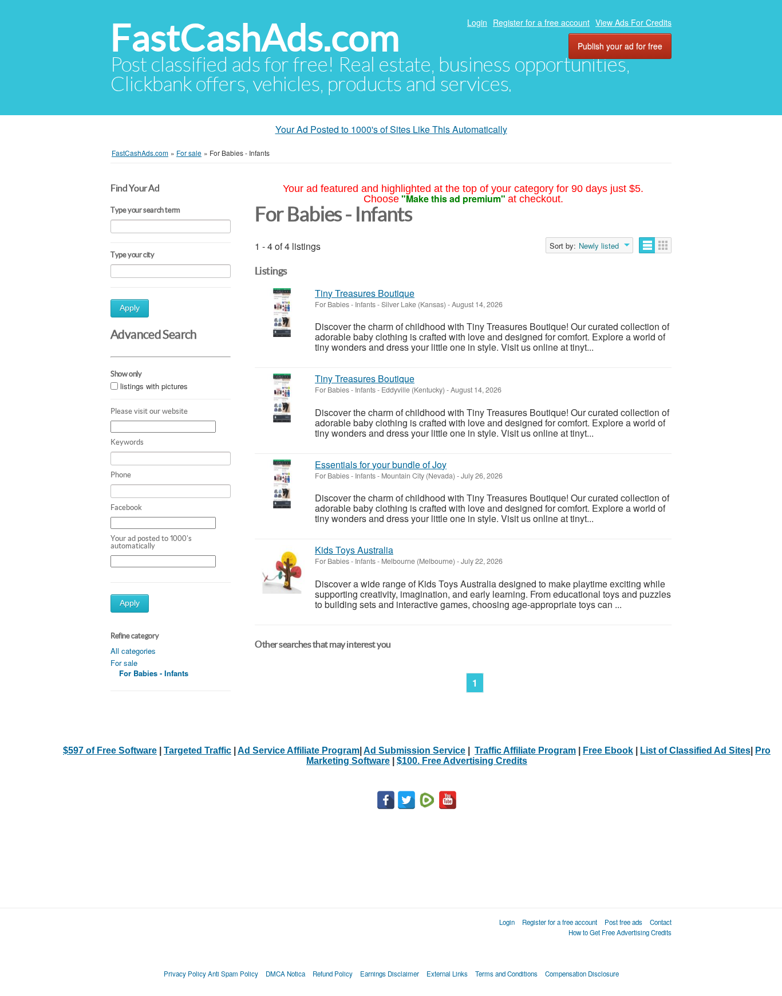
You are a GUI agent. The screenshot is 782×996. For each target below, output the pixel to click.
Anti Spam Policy (233, 973)
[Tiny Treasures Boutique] (282, 312)
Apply (130, 308)
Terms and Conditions (506, 973)
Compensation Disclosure (582, 973)
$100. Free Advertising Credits (462, 761)
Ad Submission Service (414, 750)
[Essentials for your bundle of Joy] (282, 484)
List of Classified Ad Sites (695, 750)
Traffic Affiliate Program (525, 750)
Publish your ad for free (620, 46)
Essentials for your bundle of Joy (381, 464)
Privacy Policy (185, 973)
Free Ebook (608, 750)
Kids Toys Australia (354, 549)
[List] (647, 245)
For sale (123, 662)
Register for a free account (541, 22)
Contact (661, 922)
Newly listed (599, 246)
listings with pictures (154, 386)
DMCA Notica (285, 973)
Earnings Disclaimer (389, 973)
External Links (447, 973)
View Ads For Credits (633, 22)
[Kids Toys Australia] (282, 569)
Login (477, 22)
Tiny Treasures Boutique (364, 293)
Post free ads (623, 922)
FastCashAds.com (255, 37)
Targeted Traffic (197, 750)
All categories (133, 650)
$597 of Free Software (110, 750)
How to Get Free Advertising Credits (620, 932)
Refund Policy (333, 973)
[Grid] (663, 245)
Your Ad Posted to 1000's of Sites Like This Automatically (391, 129)
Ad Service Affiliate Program (299, 750)
